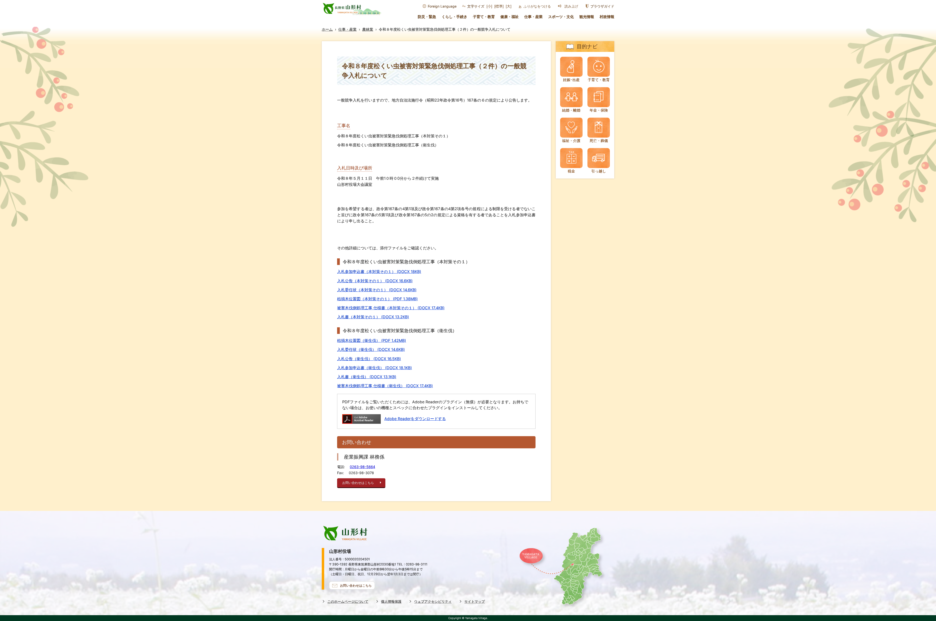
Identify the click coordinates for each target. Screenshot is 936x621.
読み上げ (571, 6)
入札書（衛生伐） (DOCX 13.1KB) (366, 376)
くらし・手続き (454, 17)
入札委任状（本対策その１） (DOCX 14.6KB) (377, 289)
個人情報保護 (391, 601)
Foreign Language (442, 6)
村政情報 (607, 17)
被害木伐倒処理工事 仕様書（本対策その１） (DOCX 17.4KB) (391, 307)
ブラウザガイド (602, 6)
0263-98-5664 (362, 467)
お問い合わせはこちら (358, 483)
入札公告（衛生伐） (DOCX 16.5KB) (369, 358)
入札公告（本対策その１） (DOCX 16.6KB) (375, 280)
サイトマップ (474, 601)
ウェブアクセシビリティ (433, 601)
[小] (489, 6)
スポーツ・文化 (561, 17)
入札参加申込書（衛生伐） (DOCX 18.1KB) (374, 367)
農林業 (367, 29)
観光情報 (586, 17)
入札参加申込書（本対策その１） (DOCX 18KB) (379, 271)
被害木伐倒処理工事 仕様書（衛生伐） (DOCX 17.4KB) (385, 385)
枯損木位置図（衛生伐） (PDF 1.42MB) (371, 340)
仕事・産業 (533, 17)
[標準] (499, 6)
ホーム (327, 29)
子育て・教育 (484, 17)
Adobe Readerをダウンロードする (415, 418)
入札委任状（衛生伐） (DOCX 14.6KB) (371, 349)
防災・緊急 (427, 17)
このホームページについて (347, 601)
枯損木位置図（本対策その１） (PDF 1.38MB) (377, 298)
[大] (508, 6)
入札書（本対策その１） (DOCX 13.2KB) (373, 316)
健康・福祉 (509, 17)
